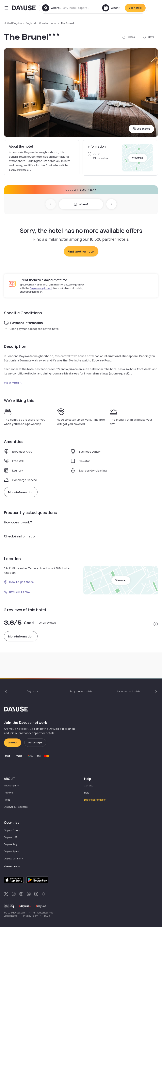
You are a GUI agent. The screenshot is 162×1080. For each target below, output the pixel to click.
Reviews (8, 792)
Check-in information (20, 536)
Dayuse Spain (11, 851)
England (31, 23)
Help (86, 792)
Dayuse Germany (13, 858)
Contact (88, 785)
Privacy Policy (30, 915)
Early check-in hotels (81, 691)
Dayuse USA (10, 837)
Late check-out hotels (128, 691)
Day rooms (32, 691)
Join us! (12, 742)
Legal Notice (10, 915)
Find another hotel (81, 251)
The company (11, 785)
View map (137, 157)
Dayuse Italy (10, 844)
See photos (143, 128)
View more (11, 383)
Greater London (48, 23)
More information (20, 492)
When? (83, 204)
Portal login (35, 742)
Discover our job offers (15, 807)
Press (7, 799)
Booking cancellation (95, 799)
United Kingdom (13, 23)
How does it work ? (18, 522)
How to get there (21, 582)
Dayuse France (12, 830)
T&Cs (47, 915)
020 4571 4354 (19, 592)
